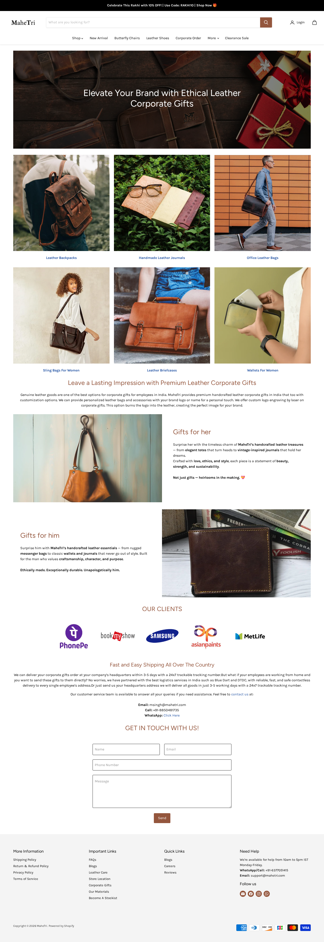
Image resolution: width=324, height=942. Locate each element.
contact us (239, 694)
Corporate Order (188, 38)
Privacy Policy (23, 872)
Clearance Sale (237, 38)
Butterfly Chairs (127, 38)
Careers (169, 866)
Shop (76, 38)
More (212, 38)
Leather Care (98, 872)
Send (162, 818)
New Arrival (99, 38)
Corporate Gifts (100, 885)
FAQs (92, 860)
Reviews (170, 872)
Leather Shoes (157, 38)
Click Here (172, 715)
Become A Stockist (103, 898)
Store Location (99, 879)
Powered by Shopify (61, 925)
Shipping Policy (24, 860)
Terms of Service (25, 879)
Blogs (93, 866)
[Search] (266, 22)
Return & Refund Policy (30, 866)
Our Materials (99, 892)
